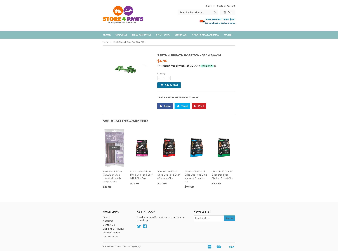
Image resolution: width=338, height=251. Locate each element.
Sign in (209, 6)
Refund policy (110, 236)
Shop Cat (181, 34)
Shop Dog (163, 34)
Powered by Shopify (131, 246)
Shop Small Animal (205, 34)
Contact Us (109, 225)
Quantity (161, 73)
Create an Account (225, 6)
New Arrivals (141, 34)
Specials (121, 34)
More (228, 34)
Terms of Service (111, 232)
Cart (229, 12)
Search (106, 217)
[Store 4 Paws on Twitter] (139, 227)
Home (107, 34)
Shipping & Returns (113, 229)
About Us (108, 221)
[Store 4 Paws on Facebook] (145, 227)
